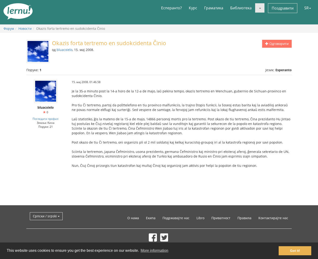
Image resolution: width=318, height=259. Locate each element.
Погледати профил (45, 119)
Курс (193, 7)
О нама (133, 218)
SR (306, 7)
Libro (200, 218)
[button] (259, 8)
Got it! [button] (295, 250)
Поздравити (283, 8)
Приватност (220, 218)
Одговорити (278, 43)
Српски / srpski (45, 216)
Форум (8, 28)
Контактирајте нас (273, 218)
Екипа (151, 218)
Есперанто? (171, 7)
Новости (25, 28)
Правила (244, 218)
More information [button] (154, 250)
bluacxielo (64, 49)
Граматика (213, 7)
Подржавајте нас (175, 218)
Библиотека (241, 7)
